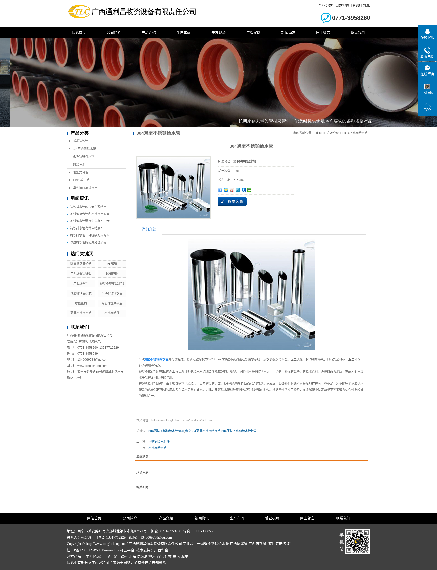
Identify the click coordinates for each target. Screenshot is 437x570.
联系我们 (358, 33)
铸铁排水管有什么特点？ (86, 228)
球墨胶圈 (112, 274)
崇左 (184, 556)
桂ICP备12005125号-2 (83, 550)
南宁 (116, 556)
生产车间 (184, 33)
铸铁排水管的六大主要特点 (88, 207)
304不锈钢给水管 (84, 149)
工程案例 (253, 33)
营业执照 (272, 518)
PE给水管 (79, 164)
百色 (160, 556)
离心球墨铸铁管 (112, 303)
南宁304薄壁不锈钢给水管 (203, 431)
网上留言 (323, 33)
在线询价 (232, 201)
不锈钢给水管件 (159, 441)
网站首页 (79, 33)
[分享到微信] (249, 190)
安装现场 (218, 33)
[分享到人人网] (244, 190)
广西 (108, 556)
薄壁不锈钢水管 (81, 313)
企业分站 (325, 5)
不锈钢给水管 (157, 448)
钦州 (124, 556)
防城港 (142, 556)
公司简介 (114, 33)
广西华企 (161, 550)
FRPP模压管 (81, 180)
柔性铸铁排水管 (83, 156)
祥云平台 (127, 550)
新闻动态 (288, 33)
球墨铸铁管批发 (81, 293)
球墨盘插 (81, 303)
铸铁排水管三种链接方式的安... (91, 235)
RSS (356, 5)
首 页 (318, 133)
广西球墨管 (81, 283)
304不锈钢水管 (112, 293)
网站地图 (343, 5)
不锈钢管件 (112, 313)
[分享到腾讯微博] (238, 190)
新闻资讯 (202, 518)
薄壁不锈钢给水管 (112, 283)
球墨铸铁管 (80, 141)
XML (366, 5)
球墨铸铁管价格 (81, 264)
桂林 (168, 556)
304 (141, 359)
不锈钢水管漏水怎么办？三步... (91, 221)
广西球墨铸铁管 (81, 274)
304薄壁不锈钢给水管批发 (239, 431)
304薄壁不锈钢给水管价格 (166, 431)
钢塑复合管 (80, 172)
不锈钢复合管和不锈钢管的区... (91, 214)
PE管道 (112, 264)
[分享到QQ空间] (226, 190)
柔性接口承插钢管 (85, 188)
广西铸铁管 (257, 544)
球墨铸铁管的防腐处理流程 (88, 242)
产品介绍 (149, 33)
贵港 (176, 556)
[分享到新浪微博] (232, 190)
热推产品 (74, 556)
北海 (132, 556)
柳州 (152, 556)
